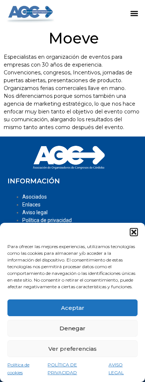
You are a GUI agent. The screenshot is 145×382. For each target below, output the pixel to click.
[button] (134, 232)
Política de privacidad (47, 220)
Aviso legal (35, 212)
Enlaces (31, 205)
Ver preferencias (72, 348)
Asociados (34, 197)
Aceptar (72, 307)
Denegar (72, 328)
